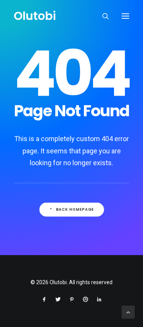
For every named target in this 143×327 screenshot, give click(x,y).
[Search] (102, 16)
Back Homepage (75, 209)
